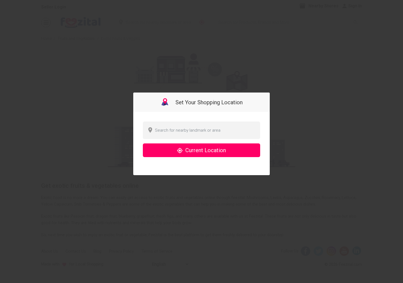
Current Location (205, 150)
